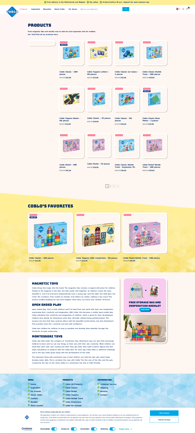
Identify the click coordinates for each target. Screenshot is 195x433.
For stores (73, 9)
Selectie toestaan (164, 420)
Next (170, 238)
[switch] (74, 429)
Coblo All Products (74, 384)
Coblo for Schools (74, 405)
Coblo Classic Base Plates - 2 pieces (151, 119)
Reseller (34, 401)
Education (47, 9)
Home (33, 384)
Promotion (63, 42)
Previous (24, 238)
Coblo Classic (71, 387)
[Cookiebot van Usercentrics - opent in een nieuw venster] (27, 429)
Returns (103, 391)
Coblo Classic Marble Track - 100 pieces (152, 73)
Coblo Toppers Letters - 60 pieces (98, 73)
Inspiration (35, 9)
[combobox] (178, 9)
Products (23, 9)
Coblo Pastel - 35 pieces (98, 164)
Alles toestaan (164, 413)
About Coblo (59, 9)
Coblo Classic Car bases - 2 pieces (126, 73)
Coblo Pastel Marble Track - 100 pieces (152, 166)
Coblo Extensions (73, 401)
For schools (36, 391)
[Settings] (183, 8)
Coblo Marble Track (74, 398)
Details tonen (124, 429)
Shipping (104, 387)
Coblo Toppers (72, 394)
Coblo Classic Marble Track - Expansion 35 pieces (125, 166)
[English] (178, 9)
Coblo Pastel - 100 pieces (68, 166)
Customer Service (108, 384)
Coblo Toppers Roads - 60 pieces (70, 119)
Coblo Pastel (71, 391)
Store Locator (37, 405)
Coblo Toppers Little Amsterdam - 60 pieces (96, 258)
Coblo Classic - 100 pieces (68, 73)
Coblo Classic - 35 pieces (99, 118)
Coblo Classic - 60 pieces (123, 119)
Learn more (145, 309)
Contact (34, 398)
